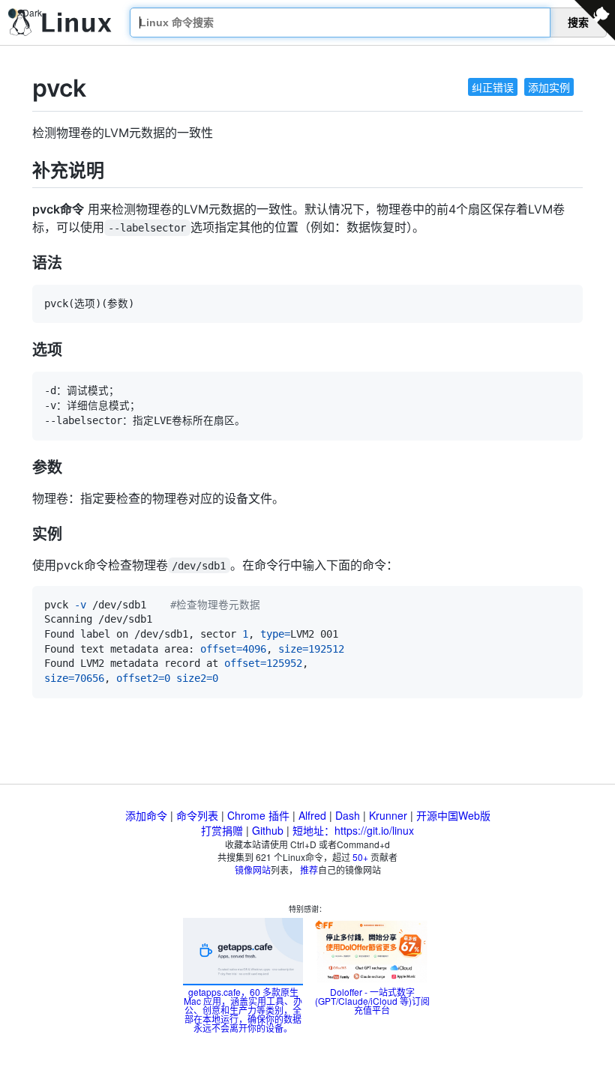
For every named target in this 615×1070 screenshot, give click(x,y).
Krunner (388, 815)
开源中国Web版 (453, 815)
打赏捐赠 (222, 830)
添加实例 (549, 86)
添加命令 (146, 815)
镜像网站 (253, 869)
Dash (347, 815)
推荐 (309, 869)
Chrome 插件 (258, 815)
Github (268, 830)
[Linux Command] (61, 23)
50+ (360, 856)
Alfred (312, 815)
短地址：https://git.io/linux (353, 830)
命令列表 (197, 815)
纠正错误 (493, 86)
